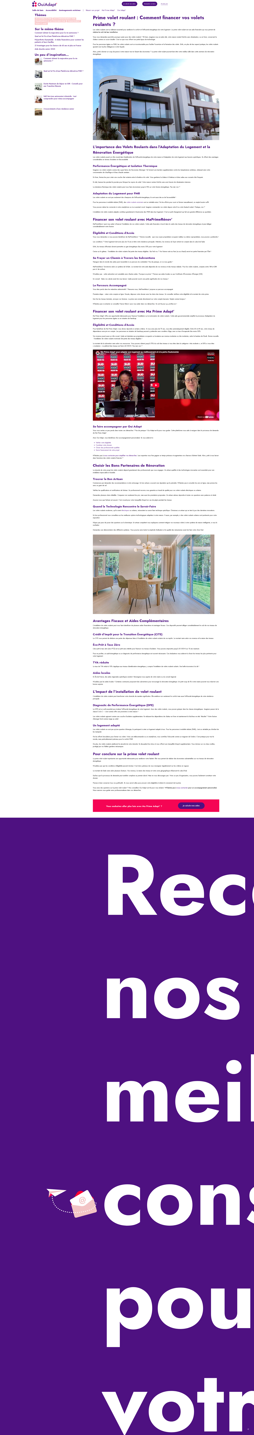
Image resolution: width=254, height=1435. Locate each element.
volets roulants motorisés (135, 202)
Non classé (41, 23)
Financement (74, 21)
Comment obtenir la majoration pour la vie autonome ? (56, 33)
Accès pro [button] (164, 4)
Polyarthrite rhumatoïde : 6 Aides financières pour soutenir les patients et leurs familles (59, 41)
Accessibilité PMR (43, 19)
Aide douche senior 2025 (45, 49)
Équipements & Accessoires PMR (50, 21)
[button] (129, 4)
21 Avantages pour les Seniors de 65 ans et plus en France (58, 45)
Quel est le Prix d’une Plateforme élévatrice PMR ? (55, 36)
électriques (125, 510)
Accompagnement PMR (64, 19)
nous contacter (182, 788)
